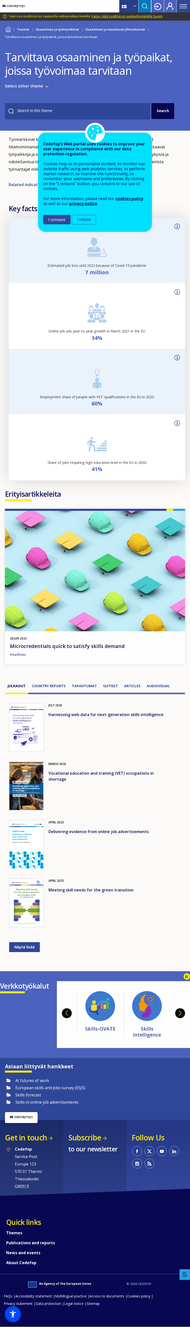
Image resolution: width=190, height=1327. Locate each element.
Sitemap (93, 1303)
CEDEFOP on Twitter (149, 1151)
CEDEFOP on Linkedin (174, 1151)
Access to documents (107, 1296)
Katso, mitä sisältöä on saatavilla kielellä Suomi (127, 16)
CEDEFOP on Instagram (137, 1163)
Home (8, 29)
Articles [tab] (132, 686)
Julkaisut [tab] (16, 686)
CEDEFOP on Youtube (162, 1151)
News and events (23, 1252)
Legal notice (74, 1303)
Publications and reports (30, 1243)
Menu (183, 6)
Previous (67, 1013)
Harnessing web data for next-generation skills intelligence (106, 714)
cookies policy (129, 198)
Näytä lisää (24, 947)
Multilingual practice (71, 1296)
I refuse (84, 219)
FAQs (8, 1296)
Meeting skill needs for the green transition (91, 890)
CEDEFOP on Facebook (137, 1151)
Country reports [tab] (49, 686)
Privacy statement (18, 1303)
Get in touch (26, 1137)
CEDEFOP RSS (149, 1163)
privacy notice (83, 203)
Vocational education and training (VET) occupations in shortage (101, 776)
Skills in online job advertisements (46, 1102)
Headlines (18, 654)
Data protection (48, 1303)
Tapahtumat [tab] (84, 686)
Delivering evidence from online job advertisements (98, 831)
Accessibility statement (33, 1296)
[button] (13, 1314)
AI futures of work (32, 1080)
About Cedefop (21, 1262)
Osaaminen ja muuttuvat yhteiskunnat (115, 29)
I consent (56, 219)
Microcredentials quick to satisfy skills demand (67, 646)
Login (157, 6)
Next (180, 1013)
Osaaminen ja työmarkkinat (57, 29)
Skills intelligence (100, 1031)
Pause (187, 976)
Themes (14, 1233)
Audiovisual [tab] (158, 686)
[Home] (13, 6)
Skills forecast (147, 1028)
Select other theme (24, 86)
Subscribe (84, 1137)
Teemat (23, 29)
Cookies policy (138, 1296)
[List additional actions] (134, 6)
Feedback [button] (185, 1274)
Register (170, 6)
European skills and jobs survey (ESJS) (50, 1087)
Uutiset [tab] (110, 686)
